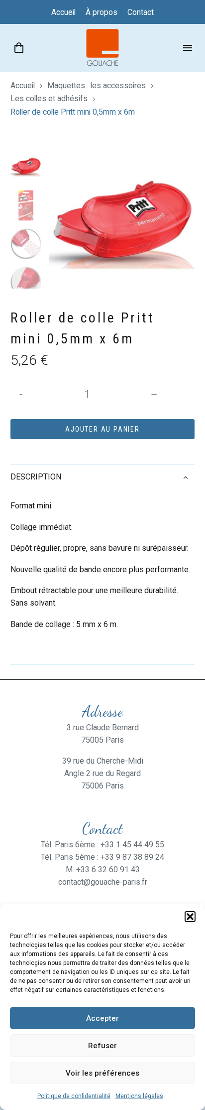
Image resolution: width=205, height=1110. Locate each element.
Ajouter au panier (102, 429)
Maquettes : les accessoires (96, 85)
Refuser (102, 1045)
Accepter (102, 1018)
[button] (190, 917)
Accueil (22, 85)
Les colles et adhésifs (49, 98)
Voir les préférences (102, 1073)
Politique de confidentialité (73, 1096)
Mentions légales (139, 1096)
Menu (187, 47)
